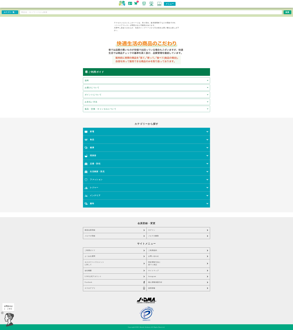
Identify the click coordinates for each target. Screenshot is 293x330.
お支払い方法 (91, 102)
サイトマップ (153, 270)
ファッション (96, 179)
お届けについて (92, 88)
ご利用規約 (152, 250)
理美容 (92, 155)
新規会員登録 (90, 230)
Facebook (88, 282)
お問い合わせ (153, 256)
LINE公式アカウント (93, 276)
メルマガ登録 (90, 236)
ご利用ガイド (90, 250)
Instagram (152, 276)
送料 (87, 80)
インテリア (94, 195)
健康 (91, 147)
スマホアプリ (90, 288)
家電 (91, 131)
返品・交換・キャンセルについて (100, 109)
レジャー (93, 187)
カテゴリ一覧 (9, 12)
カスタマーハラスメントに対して (94, 263)
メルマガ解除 (153, 236)
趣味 (91, 203)
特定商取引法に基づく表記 (154, 263)
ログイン (151, 230)
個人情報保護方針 (155, 282)
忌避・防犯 (94, 164)
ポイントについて (93, 95)
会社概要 (88, 270)
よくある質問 (90, 256)
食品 (91, 139)
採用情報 (151, 288)
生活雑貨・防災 (97, 171)
